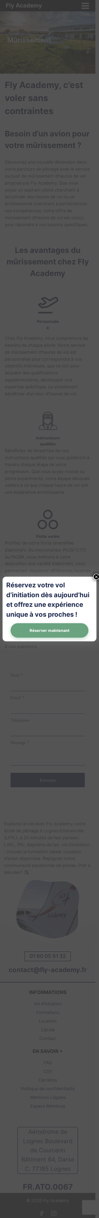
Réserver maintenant (49, 630)
